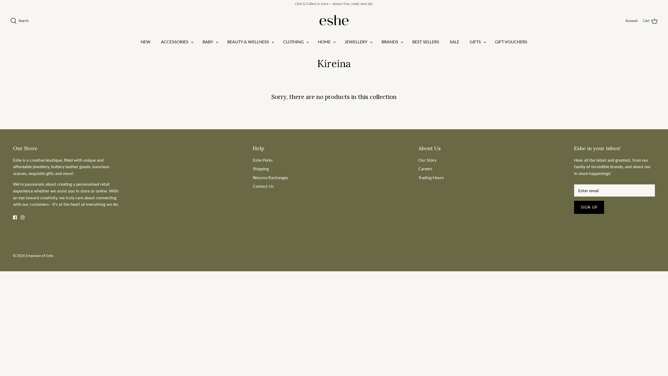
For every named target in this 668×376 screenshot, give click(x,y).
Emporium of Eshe (39, 256)
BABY (207, 41)
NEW (146, 41)
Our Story (427, 159)
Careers (425, 168)
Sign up (589, 207)
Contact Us (263, 186)
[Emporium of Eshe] (334, 21)
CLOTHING (293, 41)
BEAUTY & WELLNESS (248, 41)
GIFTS (475, 41)
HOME (324, 41)
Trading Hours (431, 177)
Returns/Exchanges (270, 177)
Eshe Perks (263, 159)
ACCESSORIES (174, 41)
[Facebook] (15, 217)
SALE (454, 41)
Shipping (261, 168)
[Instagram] (23, 217)
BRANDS (389, 41)
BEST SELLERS (425, 41)
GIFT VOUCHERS (511, 41)
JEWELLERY (356, 41)
